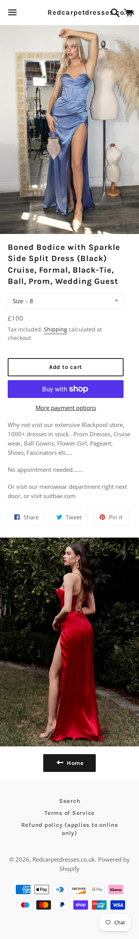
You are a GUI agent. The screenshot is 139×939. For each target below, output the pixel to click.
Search (69, 800)
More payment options (66, 407)
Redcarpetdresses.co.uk (69, 12)
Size (18, 301)
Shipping (55, 329)
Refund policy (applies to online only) (69, 829)
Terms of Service (69, 812)
